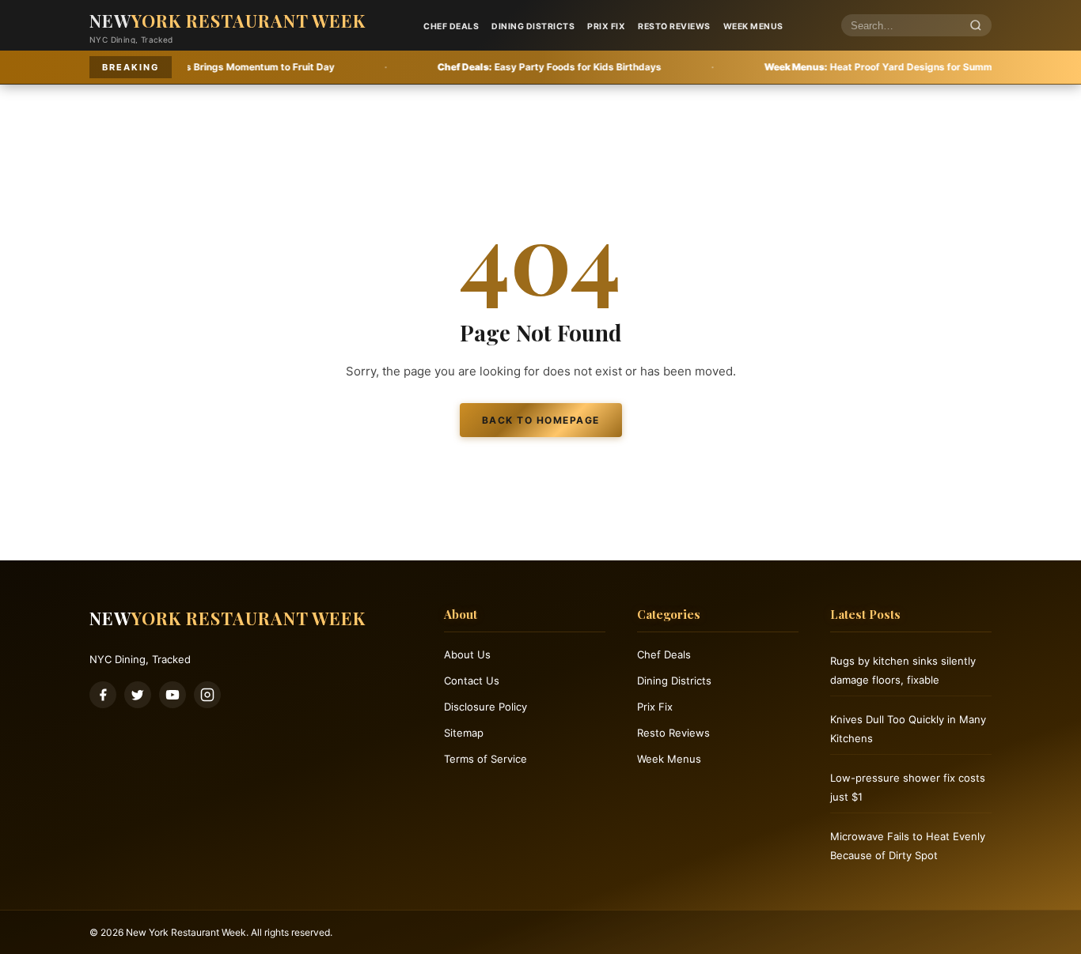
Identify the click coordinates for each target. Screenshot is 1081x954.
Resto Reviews (674, 26)
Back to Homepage (541, 420)
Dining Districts (533, 26)
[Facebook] (102, 694)
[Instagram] (207, 694)
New (227, 20)
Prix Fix (606, 26)
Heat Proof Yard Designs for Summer (836, 67)
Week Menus (753, 26)
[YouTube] (172, 694)
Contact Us (471, 680)
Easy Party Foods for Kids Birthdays (503, 67)
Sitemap (464, 732)
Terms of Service (485, 758)
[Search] (976, 25)
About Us (467, 654)
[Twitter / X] (137, 694)
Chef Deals (451, 26)
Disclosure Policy (485, 706)
